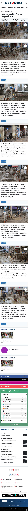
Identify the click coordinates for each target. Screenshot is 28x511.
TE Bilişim (17, 505)
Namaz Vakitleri (6, 482)
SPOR (22, 7)
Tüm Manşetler (19, 486)
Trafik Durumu (19, 482)
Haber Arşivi (19, 491)
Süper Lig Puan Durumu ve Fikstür (7, 487)
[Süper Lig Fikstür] (26, 429)
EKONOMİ (17, 7)
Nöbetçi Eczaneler (7, 479)
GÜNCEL (10, 11)
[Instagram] (15, 475)
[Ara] (26, 3)
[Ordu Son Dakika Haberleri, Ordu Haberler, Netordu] (13, 3)
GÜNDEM (3, 7)
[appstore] (8, 495)
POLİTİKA (10, 7)
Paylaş (4, 80)
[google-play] (20, 495)
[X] (13, 475)
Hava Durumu (19, 479)
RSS (5, 501)
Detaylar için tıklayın (14, 424)
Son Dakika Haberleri (6, 491)
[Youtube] (18, 475)
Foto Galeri (4, 11)
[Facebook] (10, 475)
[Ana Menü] (1, 3)
